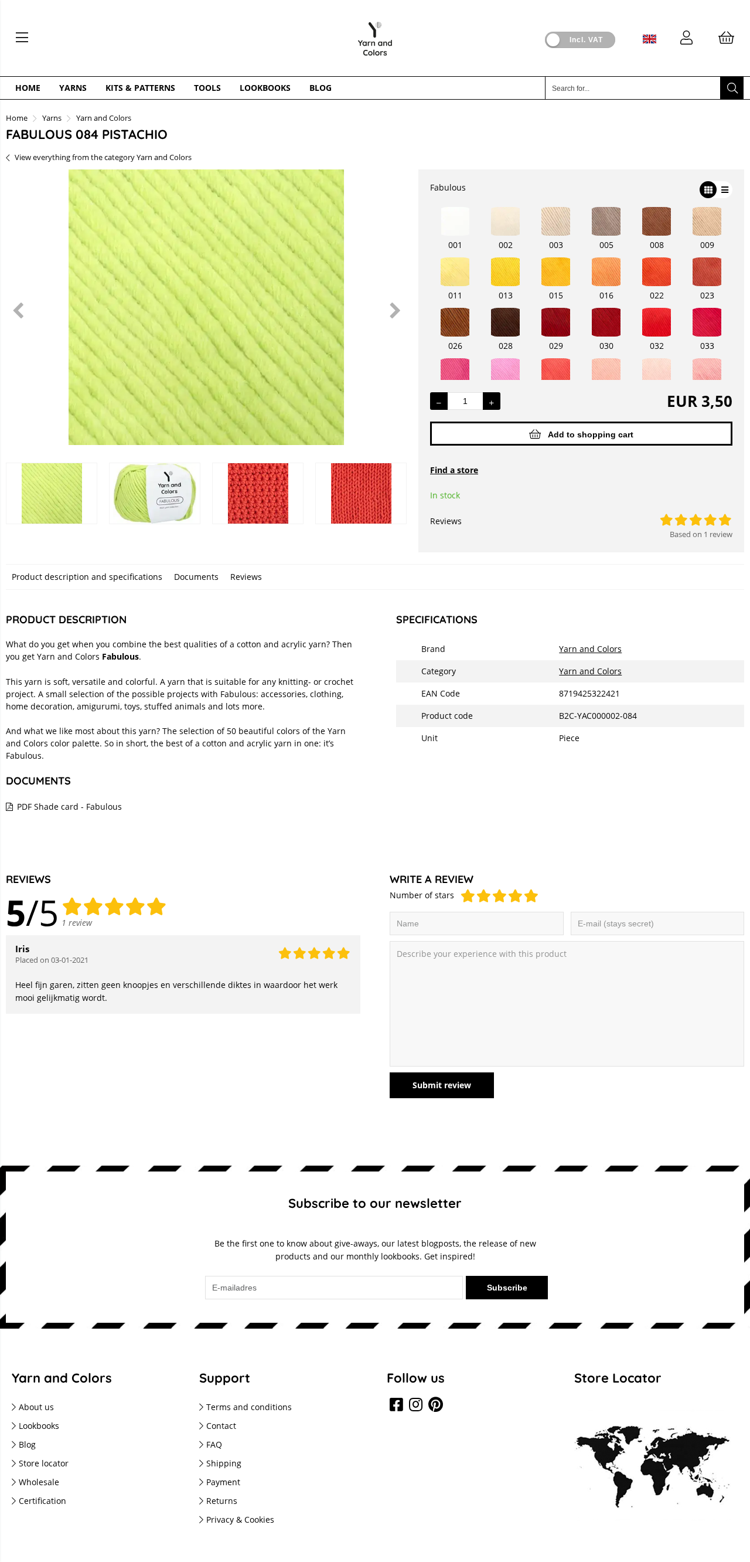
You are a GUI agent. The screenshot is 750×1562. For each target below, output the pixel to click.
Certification (42, 1500)
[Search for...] (732, 88)
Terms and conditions (249, 1406)
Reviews (246, 576)
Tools (207, 87)
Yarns (73, 87)
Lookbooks (265, 87)
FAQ (214, 1444)
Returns (221, 1500)
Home (27, 87)
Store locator (44, 1463)
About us (36, 1406)
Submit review (441, 1085)
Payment (223, 1482)
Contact (221, 1425)
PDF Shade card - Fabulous (69, 806)
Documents (196, 576)
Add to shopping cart (590, 434)
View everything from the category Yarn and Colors (103, 157)
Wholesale (39, 1482)
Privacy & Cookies (240, 1519)
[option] (206, 310)
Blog (320, 87)
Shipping (223, 1463)
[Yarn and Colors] (375, 58)
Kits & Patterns (140, 87)
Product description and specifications (87, 576)
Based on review (701, 534)
